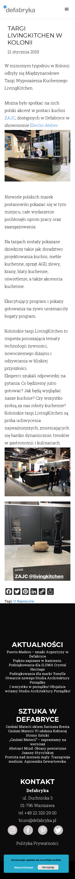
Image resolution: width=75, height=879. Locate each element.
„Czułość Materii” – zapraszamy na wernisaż (37, 741)
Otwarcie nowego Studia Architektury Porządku (37, 680)
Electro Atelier (44, 125)
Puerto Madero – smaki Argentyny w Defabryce (38, 654)
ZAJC (10, 117)
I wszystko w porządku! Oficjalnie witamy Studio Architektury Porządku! (37, 688)
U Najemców (23, 601)
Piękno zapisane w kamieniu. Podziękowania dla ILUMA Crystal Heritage (37, 664)
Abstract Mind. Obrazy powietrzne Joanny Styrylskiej (37, 750)
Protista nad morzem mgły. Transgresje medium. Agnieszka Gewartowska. (37, 759)
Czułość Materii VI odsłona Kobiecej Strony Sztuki (37, 733)
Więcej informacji (23, 867)
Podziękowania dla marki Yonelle (37, 673)
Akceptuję (48, 867)
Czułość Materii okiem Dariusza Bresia (37, 726)
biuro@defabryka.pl (37, 820)
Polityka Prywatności (37, 843)
